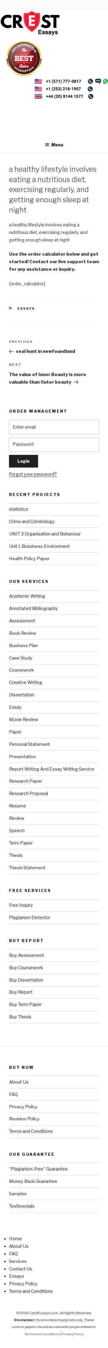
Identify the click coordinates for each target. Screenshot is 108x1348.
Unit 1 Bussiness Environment (39, 546)
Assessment (22, 621)
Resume (17, 806)
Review (16, 818)
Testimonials (21, 1206)
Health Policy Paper (29, 558)
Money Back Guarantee (33, 1181)
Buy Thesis (20, 1017)
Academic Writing (27, 596)
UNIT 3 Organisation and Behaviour (45, 534)
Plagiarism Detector (29, 917)
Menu (57, 144)
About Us (18, 1082)
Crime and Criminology (32, 521)
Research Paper (25, 781)
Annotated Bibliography (33, 608)
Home (15, 1238)
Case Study (20, 658)
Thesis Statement (27, 867)
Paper (15, 732)
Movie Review (23, 719)
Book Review (22, 633)
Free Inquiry (21, 905)
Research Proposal (28, 793)
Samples (18, 1193)
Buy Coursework (26, 967)
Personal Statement (29, 744)
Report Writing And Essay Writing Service (51, 769)
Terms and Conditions (31, 1131)
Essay (15, 707)
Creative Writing (25, 682)
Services (18, 1261)
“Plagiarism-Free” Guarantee (38, 1169)
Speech (17, 830)
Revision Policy (24, 1119)
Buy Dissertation (26, 980)
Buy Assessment (26, 955)
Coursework (21, 670)
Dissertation (21, 695)
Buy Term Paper (25, 1004)
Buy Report (20, 992)
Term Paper (21, 843)
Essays (26, 308)
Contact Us (20, 1269)
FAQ (13, 1094)
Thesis (15, 855)
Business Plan (23, 645)
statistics (18, 509)
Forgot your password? (33, 474)
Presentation (22, 756)
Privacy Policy (23, 1107)
